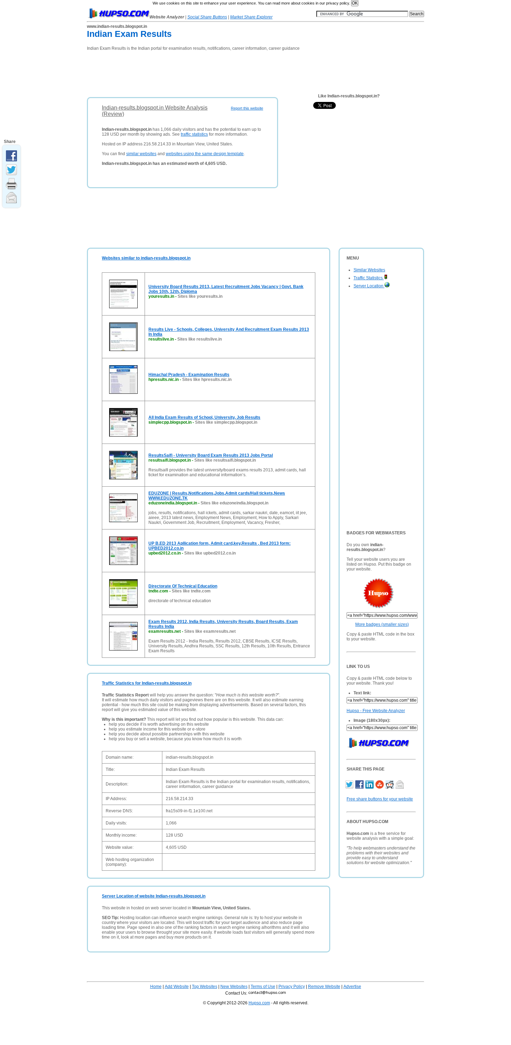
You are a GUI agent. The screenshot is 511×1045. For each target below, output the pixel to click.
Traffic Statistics (369, 278)
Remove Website (324, 986)
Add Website (177, 986)
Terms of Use (263, 986)
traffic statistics (194, 134)
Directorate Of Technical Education (182, 586)
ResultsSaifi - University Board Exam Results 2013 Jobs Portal (210, 455)
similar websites (141, 153)
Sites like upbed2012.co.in (210, 553)
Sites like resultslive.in (199, 339)
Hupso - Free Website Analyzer (376, 710)
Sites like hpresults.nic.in (207, 379)
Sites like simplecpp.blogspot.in (226, 422)
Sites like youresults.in (200, 296)
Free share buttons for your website (380, 799)
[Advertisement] (213, 71)
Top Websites (204, 986)
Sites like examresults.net (210, 631)
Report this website (247, 108)
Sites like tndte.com (191, 591)
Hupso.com (259, 1002)
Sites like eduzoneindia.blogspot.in (234, 503)
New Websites (234, 986)
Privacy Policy (291, 986)
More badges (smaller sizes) (382, 624)
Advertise (352, 986)
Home (156, 986)
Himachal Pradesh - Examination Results (188, 374)
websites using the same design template (205, 153)
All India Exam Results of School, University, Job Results (204, 417)
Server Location (369, 286)
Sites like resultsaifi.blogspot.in (225, 460)
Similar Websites (369, 270)
